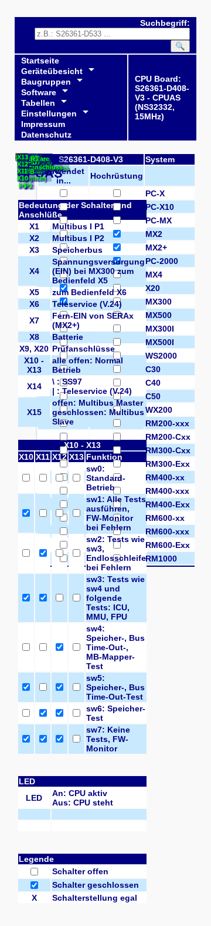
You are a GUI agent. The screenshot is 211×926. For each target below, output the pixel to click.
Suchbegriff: (165, 23)
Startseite (40, 60)
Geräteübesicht (52, 71)
